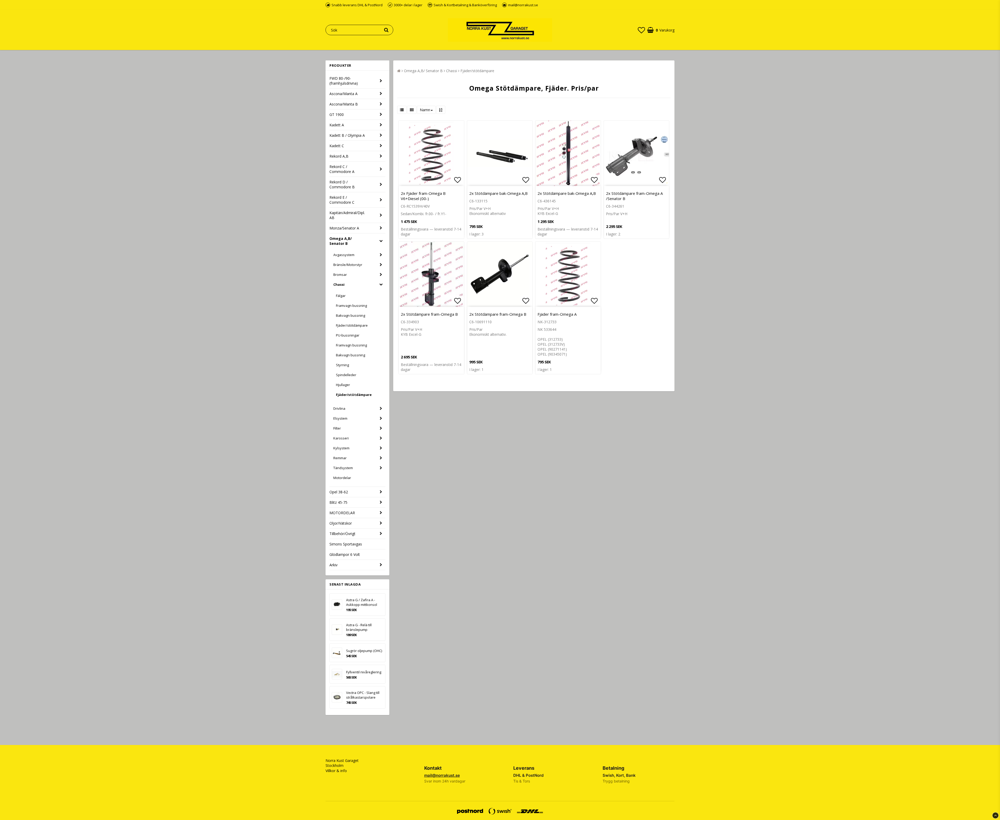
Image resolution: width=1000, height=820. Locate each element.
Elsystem (340, 418)
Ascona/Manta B (343, 104)
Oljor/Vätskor (340, 523)
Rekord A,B (338, 156)
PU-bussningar (347, 335)
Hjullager (343, 384)
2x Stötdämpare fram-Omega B (429, 314)
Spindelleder (346, 374)
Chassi (339, 284)
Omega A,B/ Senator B (340, 241)
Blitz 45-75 (338, 502)
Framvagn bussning (351, 305)
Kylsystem (341, 448)
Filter (337, 428)
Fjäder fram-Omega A (557, 314)
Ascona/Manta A (343, 93)
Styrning (342, 365)
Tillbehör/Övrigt (342, 533)
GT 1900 (336, 114)
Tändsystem (343, 467)
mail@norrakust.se (442, 775)
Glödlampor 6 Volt (344, 554)
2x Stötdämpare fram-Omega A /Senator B (634, 196)
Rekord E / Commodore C (341, 200)
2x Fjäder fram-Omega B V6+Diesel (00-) (423, 196)
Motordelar (342, 477)
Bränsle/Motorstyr (347, 264)
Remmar (340, 458)
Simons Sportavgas (345, 544)
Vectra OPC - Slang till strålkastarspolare (362, 695)
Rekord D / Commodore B (342, 184)
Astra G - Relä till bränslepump (359, 627)
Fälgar (341, 295)
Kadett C (336, 145)
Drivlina (339, 408)
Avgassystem (343, 254)
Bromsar (340, 274)
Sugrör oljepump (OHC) (364, 650)
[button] (641, 30)
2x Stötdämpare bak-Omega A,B (498, 193)
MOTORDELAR (342, 512)
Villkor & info (336, 770)
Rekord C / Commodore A (341, 169)
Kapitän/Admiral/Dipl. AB (347, 215)
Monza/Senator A (344, 228)
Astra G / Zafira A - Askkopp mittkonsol (361, 602)
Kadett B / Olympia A (347, 135)
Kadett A (336, 124)
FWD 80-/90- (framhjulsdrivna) (343, 81)
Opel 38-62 (338, 491)
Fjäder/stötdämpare (352, 325)
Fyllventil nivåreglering (363, 672)
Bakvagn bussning (350, 315)
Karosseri (341, 438)
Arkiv (333, 564)
